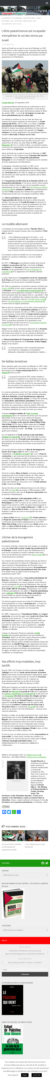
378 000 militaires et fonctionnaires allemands (25, 301)
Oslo (19, 24)
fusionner (25, 517)
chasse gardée (36, 555)
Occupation (7, 24)
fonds (13, 490)
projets (15, 586)
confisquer (10, 593)
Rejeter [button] (25, 1075)
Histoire (18, 21)
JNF (34, 21)
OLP (14, 24)
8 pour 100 (6, 288)
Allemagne (6, 18)
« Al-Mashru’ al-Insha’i (21, 454)
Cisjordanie (17, 18)
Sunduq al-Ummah (9, 437)
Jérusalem (27, 21)
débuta (30, 707)
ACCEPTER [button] (36, 1075)
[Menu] (47, 3)
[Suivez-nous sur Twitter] (46, 863)
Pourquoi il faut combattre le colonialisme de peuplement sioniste (11, 847)
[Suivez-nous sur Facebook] (42, 863)
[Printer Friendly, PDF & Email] (6, 806)
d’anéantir (9, 696)
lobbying (14, 691)
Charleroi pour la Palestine (36, 757)
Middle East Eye (33, 755)
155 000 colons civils (36, 299)
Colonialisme (28, 18)
